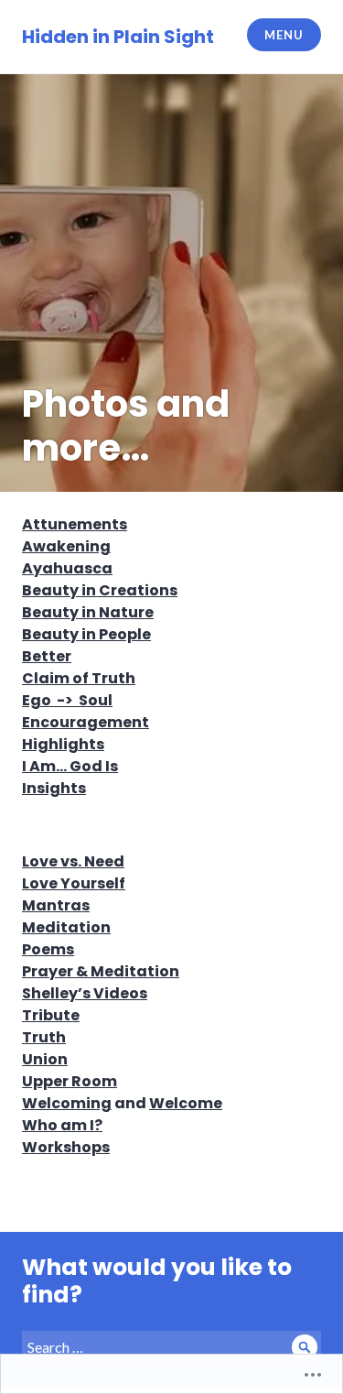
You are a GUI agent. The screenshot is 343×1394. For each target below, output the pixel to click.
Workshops (66, 1147)
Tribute (51, 1015)
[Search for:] (171, 1347)
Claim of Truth (78, 678)
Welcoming (67, 1103)
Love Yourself (73, 883)
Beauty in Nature (88, 612)
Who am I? (62, 1125)
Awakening (66, 546)
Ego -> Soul (67, 700)
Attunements (74, 524)
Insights (54, 788)
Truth (44, 1037)
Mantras (56, 905)
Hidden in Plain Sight (118, 36)
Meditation (66, 927)
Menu (283, 34)
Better (46, 656)
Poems (48, 949)
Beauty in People (86, 634)
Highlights (63, 744)
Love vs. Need (73, 861)
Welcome (185, 1103)
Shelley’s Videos (84, 993)
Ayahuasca (67, 568)
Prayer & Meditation (100, 971)
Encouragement (85, 722)
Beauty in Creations (99, 590)
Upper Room (69, 1081)
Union (45, 1059)
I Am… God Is (70, 766)
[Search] (304, 1347)
